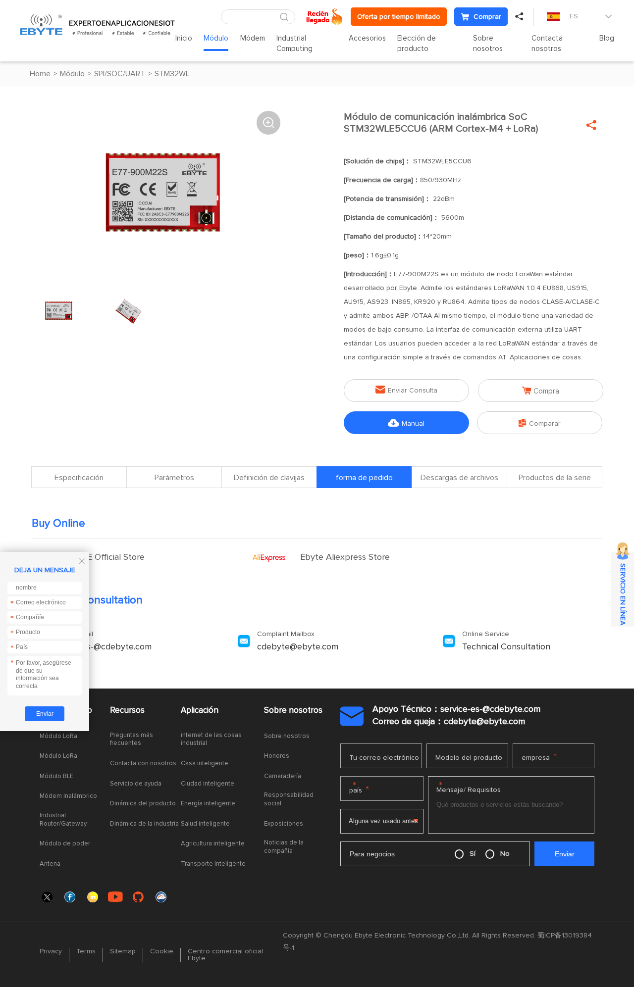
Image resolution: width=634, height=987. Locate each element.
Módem (252, 38)
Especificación (79, 478)
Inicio (183, 38)
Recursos (127, 710)
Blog (606, 38)
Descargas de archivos (459, 478)
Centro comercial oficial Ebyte (225, 955)
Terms (86, 951)
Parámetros (174, 478)
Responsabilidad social (289, 799)
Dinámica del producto (143, 803)
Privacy (51, 951)
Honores (276, 756)
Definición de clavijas (269, 478)
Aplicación (199, 710)
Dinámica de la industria (144, 824)
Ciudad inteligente (207, 784)
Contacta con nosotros (143, 763)
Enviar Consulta (406, 390)
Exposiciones (283, 824)
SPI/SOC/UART (119, 74)
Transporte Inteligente (213, 864)
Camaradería (282, 776)
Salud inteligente (205, 824)
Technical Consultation (506, 646)
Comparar (540, 423)
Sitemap (123, 951)
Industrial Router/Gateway (63, 819)
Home (40, 74)
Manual (406, 423)
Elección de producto (416, 43)
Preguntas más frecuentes (131, 739)
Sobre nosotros (488, 43)
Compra (540, 391)
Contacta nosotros (547, 43)
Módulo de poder (65, 843)
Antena (50, 864)
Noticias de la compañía (284, 846)
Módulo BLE (56, 776)
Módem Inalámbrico (68, 796)
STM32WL (172, 74)
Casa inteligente (204, 763)
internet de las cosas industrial (211, 739)
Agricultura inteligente (213, 843)
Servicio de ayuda (135, 784)
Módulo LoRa (58, 736)
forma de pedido (364, 478)
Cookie (161, 951)
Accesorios (367, 38)
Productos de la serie (555, 478)
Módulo (216, 38)
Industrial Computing (294, 43)
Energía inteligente (208, 803)
